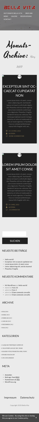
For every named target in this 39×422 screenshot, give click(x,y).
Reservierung (26, 16)
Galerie (14, 16)
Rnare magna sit (8, 354)
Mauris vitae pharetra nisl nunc (14, 351)
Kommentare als (12, 380)
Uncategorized (8, 358)
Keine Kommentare (16, 136)
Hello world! (9, 259)
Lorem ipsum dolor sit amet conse (17, 264)
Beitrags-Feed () (12, 377)
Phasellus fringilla (11, 269)
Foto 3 (14, 290)
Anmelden (8, 375)
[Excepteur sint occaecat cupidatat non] (19, 76)
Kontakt (7, 19)
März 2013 (6, 315)
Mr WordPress (10, 285)
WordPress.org (10, 382)
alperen (12, 133)
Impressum (10, 397)
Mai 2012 (5, 327)
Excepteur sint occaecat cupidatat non (20, 90)
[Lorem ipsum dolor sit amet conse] (19, 154)
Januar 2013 (6, 321)
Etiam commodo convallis (21, 292)
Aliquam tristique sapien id (12, 345)
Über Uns (28, 13)
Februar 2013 (7, 318)
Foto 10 (15, 288)
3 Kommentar (14, 210)
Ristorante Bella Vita (13, 13)
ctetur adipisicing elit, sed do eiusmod (18, 266)
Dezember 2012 (7, 324)
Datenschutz (27, 397)
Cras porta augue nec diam (12, 348)
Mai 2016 (5, 311)
